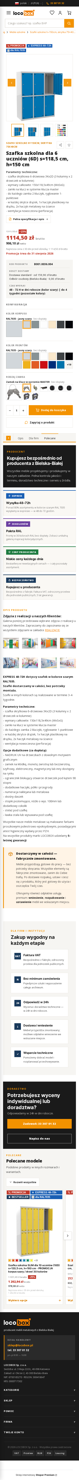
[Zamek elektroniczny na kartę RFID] (60, 388)
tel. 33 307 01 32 (18, 1350)
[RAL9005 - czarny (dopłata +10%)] (69, 324)
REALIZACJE (52, 630)
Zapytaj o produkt (42, 422)
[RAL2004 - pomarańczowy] (35, 365)
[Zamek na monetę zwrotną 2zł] (26, 396)
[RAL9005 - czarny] (69, 356)
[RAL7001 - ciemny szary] (35, 356)
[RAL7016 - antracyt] (60, 356)
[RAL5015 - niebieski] (60, 365)
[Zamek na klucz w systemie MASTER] (26, 388)
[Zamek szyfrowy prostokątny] (44, 388)
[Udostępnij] (60, 145)
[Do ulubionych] (69, 145)
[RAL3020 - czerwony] (44, 365)
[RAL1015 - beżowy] (52, 356)
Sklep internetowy (35, 1474)
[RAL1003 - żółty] (26, 365)
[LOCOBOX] (24, 13)
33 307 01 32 (57, 3)
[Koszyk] (69, 12)
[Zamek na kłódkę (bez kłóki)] (35, 388)
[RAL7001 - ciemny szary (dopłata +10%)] (35, 324)
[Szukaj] (69, 23)
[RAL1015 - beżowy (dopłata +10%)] (52, 324)
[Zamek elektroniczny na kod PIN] (52, 388)
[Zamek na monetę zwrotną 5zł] (35, 396)
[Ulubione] (52, 12)
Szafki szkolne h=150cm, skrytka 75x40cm (53, 32)
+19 (69, 364)
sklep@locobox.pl (20, 1345)
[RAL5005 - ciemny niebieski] (52, 365)
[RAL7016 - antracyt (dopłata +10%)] (60, 324)
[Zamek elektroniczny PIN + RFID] (69, 388)
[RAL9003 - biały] (44, 356)
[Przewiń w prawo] (68, 1236)
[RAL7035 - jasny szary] (26, 324)
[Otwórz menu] (9, 12)
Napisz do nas (39, 1138)
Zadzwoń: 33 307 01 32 (39, 1124)
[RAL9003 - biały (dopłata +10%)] (44, 324)
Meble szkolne (17, 32)
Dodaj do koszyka (53, 410)
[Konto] (60, 12)
